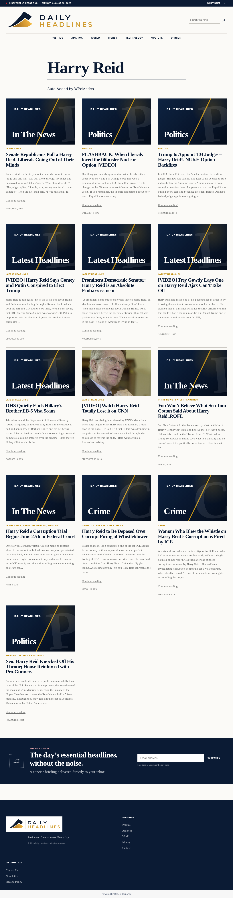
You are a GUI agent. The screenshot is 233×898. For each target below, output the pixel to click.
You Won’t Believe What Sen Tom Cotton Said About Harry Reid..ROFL (192, 411)
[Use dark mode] (224, 3)
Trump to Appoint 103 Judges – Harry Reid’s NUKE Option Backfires (190, 159)
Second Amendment (31, 655)
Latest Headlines (17, 274)
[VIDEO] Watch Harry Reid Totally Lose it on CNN (110, 408)
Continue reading (15, 200)
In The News (13, 148)
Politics (87, 148)
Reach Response (122, 894)
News (119, 525)
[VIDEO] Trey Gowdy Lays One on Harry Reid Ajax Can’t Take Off (190, 285)
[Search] (223, 20)
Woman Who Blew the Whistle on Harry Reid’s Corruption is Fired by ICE (192, 536)
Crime (85, 525)
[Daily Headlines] (50, 19)
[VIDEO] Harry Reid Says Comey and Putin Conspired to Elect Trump (40, 285)
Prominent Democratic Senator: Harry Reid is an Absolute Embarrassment (113, 285)
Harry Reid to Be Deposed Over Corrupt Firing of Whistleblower (114, 534)
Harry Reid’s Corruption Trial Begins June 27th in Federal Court (40, 534)
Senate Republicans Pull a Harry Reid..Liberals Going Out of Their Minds (40, 159)
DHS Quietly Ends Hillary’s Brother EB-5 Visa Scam (34, 408)
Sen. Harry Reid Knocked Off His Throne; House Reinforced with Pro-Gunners (40, 666)
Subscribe (214, 758)
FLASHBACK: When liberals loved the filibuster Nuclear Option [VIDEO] (112, 159)
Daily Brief (213, 3)
